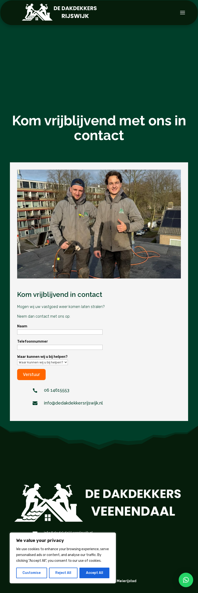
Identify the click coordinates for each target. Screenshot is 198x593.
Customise (31, 573)
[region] (63, 558)
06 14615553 (56, 390)
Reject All (63, 573)
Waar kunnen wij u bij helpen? (42, 356)
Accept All (94, 573)
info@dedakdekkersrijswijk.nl (73, 402)
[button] (186, 580)
